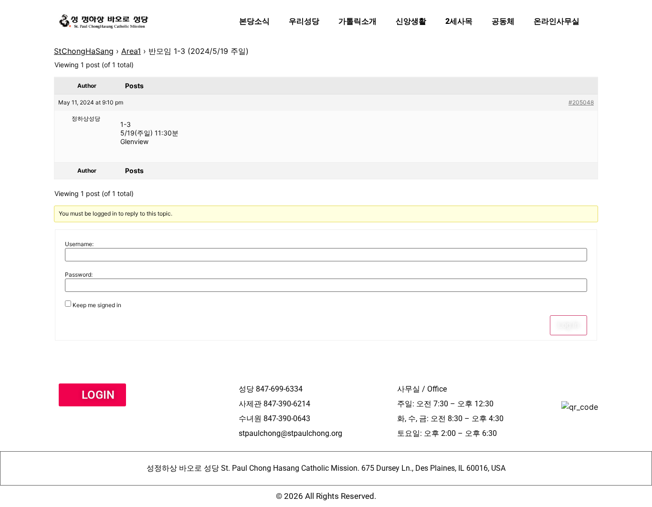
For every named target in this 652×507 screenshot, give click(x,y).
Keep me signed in (97, 305)
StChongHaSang (84, 51)
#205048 (581, 102)
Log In (568, 325)
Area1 (131, 51)
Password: (79, 275)
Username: (79, 244)
